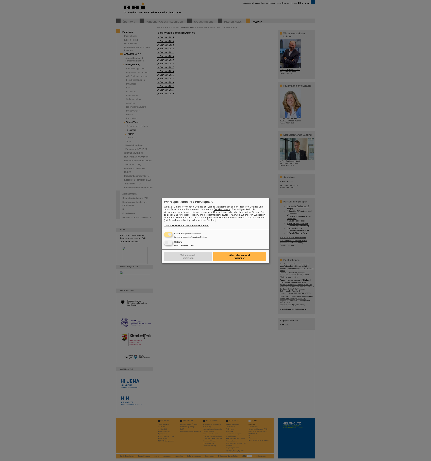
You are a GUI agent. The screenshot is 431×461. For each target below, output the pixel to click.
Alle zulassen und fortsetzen (239, 256)
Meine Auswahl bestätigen (188, 256)
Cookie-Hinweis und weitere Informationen (186, 225)
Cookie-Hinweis (222, 209)
